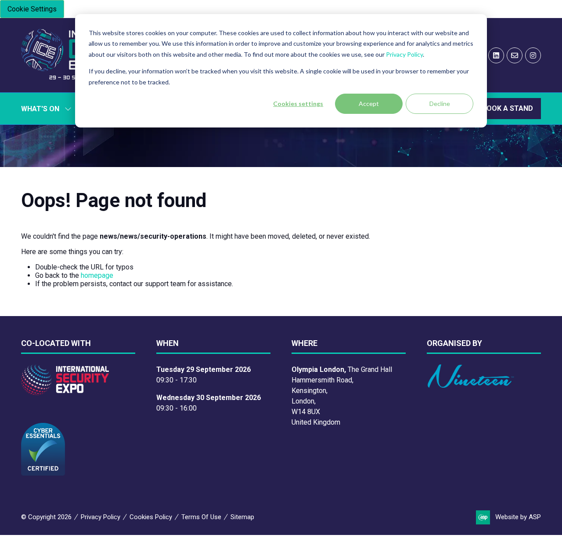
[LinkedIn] (496, 55)
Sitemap (242, 517)
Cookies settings (298, 103)
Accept (369, 103)
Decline (439, 103)
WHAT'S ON (40, 109)
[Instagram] (533, 55)
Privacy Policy (404, 54)
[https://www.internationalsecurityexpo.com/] (65, 393)
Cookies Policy (151, 517)
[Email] (514, 55)
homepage (97, 275)
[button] (507, 108)
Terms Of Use (201, 517)
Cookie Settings (32, 9)
